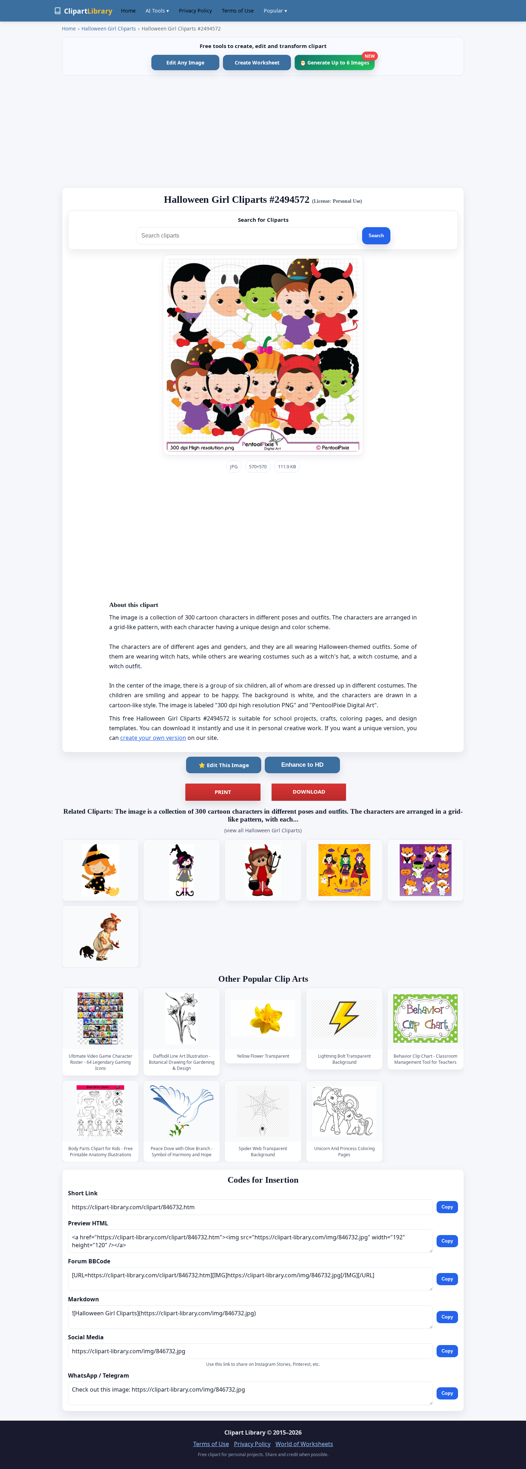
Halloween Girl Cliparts (109, 28)
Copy (447, 1207)
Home (128, 10)
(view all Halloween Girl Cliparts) (263, 830)
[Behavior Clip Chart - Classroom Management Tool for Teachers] (425, 1019)
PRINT (223, 791)
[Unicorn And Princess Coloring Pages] (344, 1112)
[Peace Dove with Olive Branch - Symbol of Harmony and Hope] (182, 1112)
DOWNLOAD (309, 791)
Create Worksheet (257, 62)
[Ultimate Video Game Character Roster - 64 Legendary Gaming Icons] (100, 1019)
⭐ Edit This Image (224, 765)
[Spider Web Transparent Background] (263, 1112)
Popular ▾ (275, 10)
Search (376, 235)
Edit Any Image (185, 62)
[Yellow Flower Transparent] (263, 1019)
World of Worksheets (304, 1444)
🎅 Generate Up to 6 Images (337, 60)
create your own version (153, 738)
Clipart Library (245, 1432)
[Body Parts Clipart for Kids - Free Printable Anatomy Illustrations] (100, 1112)
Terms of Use (238, 10)
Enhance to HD (302, 764)
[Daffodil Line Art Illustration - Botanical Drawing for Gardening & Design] (182, 1019)
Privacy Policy (195, 10)
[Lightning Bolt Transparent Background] (344, 1019)
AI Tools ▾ (157, 10)
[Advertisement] (263, 131)
